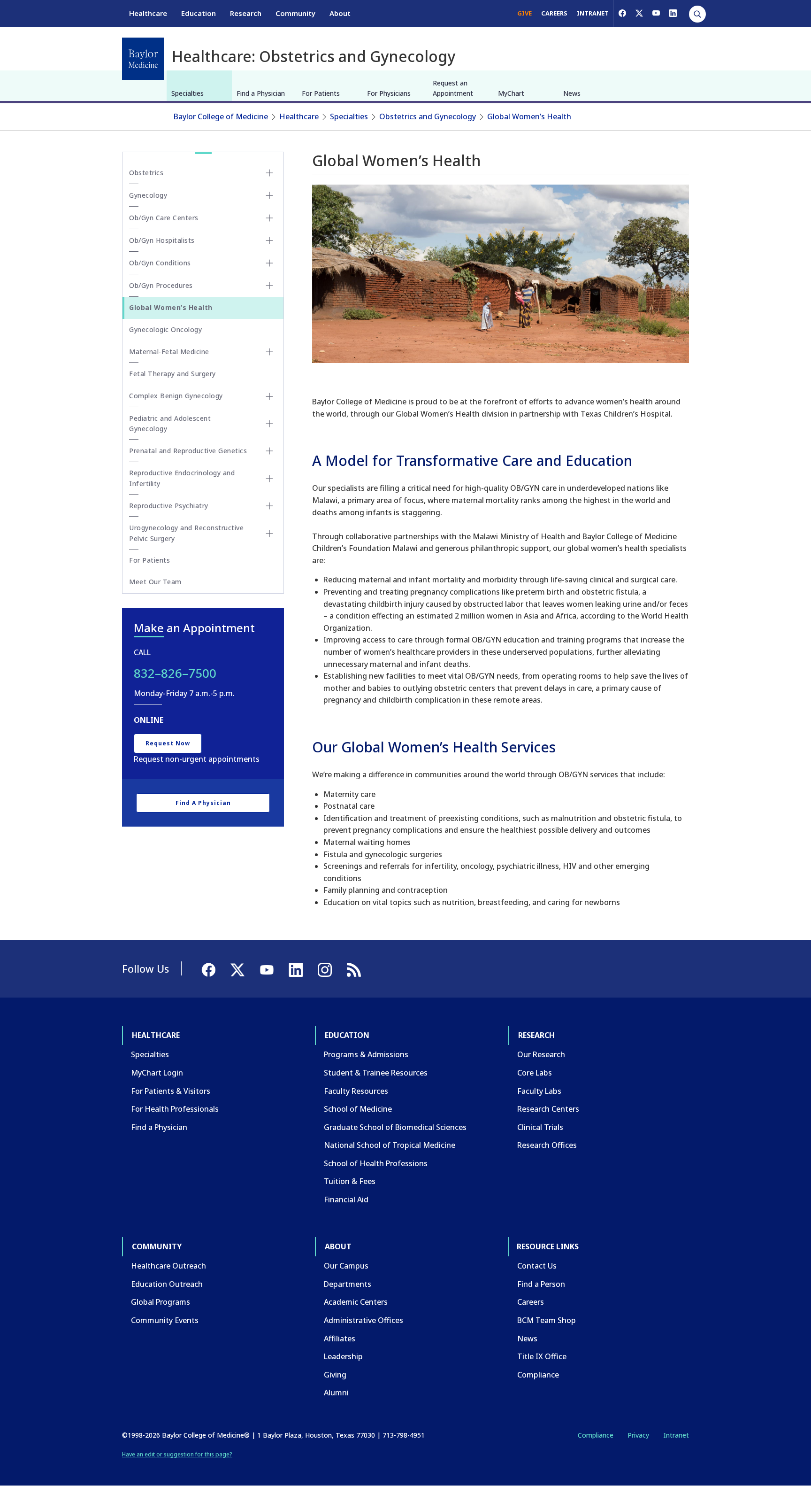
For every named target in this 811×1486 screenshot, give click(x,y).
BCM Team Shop (546, 1320)
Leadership (343, 1356)
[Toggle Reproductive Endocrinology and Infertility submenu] (269, 478)
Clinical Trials (540, 1127)
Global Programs (160, 1302)
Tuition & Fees (349, 1181)
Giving (335, 1375)
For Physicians (389, 93)
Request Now (167, 743)
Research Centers (548, 1109)
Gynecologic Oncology (165, 329)
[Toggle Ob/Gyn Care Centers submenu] (269, 218)
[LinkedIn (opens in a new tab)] (673, 13)
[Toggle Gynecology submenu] (269, 195)
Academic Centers (356, 1302)
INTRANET (593, 13)
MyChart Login (157, 1073)
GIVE (524, 13)
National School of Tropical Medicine (389, 1145)
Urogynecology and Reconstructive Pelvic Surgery (186, 532)
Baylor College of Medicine (221, 116)
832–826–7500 (175, 673)
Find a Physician (261, 93)
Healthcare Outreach (168, 1266)
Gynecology (148, 195)
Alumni (336, 1392)
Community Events (165, 1320)
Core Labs (534, 1073)
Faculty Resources (356, 1091)
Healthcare (148, 13)
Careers (530, 1302)
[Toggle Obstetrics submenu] (269, 173)
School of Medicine (358, 1109)
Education (198, 13)
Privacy (638, 1435)
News (572, 93)
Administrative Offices (363, 1320)
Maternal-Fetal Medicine (169, 351)
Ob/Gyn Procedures (161, 285)
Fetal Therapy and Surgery (172, 373)
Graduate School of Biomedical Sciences (395, 1127)
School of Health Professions (376, 1163)
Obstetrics (146, 172)
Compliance (538, 1375)
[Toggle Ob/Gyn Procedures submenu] (269, 285)
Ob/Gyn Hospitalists (162, 240)
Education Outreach (167, 1284)
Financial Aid (346, 1199)
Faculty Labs (539, 1091)
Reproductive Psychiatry (168, 505)
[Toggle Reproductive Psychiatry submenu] (269, 506)
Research (245, 13)
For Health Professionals (175, 1109)
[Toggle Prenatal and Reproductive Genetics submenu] (269, 451)
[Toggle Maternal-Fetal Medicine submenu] (269, 352)
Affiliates (339, 1338)
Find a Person (541, 1284)
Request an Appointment (453, 88)
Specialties (187, 93)
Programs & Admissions (366, 1054)
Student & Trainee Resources (376, 1073)
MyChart (511, 93)
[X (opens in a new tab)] (639, 13)
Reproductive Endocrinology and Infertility (182, 478)
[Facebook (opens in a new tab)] (622, 13)
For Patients (321, 93)
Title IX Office (541, 1356)
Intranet (676, 1435)
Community (295, 13)
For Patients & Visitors (170, 1091)
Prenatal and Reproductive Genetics (188, 450)
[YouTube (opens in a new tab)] (656, 13)
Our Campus (346, 1266)
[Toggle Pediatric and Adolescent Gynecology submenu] (269, 423)
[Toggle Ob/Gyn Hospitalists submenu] (269, 240)
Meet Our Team (155, 581)
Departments (347, 1284)
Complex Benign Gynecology (176, 395)
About (340, 13)
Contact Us (537, 1266)
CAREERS (554, 13)
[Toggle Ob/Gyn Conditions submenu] (269, 263)
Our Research (541, 1054)
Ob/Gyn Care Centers (164, 217)
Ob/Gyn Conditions (160, 262)
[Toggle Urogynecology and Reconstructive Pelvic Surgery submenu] (269, 533)
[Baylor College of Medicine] (143, 59)
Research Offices (547, 1145)
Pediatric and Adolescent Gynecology (170, 423)
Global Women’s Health (529, 116)
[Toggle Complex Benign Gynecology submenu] (269, 396)
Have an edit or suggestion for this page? (177, 1454)
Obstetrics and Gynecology (427, 116)
